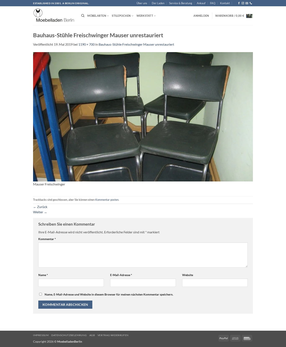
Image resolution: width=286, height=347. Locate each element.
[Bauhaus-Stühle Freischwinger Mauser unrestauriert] (143, 116)
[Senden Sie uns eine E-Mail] (247, 3)
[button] (201, 16)
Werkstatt (145, 15)
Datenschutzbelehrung (69, 335)
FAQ (212, 3)
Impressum (41, 335)
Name (43, 275)
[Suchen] (82, 16)
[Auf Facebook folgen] (239, 3)
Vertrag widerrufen (113, 335)
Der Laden (158, 3)
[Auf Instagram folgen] (243, 3)
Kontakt (225, 3)
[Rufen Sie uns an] (251, 3)
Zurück (40, 207)
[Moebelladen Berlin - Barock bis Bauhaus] (54, 16)
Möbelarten (96, 15)
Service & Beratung (180, 3)
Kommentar (47, 239)
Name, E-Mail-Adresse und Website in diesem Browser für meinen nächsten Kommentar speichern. (109, 294)
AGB (92, 335)
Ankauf (201, 3)
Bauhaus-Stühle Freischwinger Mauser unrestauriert (136, 44)
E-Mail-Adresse (121, 275)
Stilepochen (121, 15)
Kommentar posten (107, 199)
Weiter (40, 212)
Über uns (142, 3)
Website (187, 275)
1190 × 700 (86, 44)
